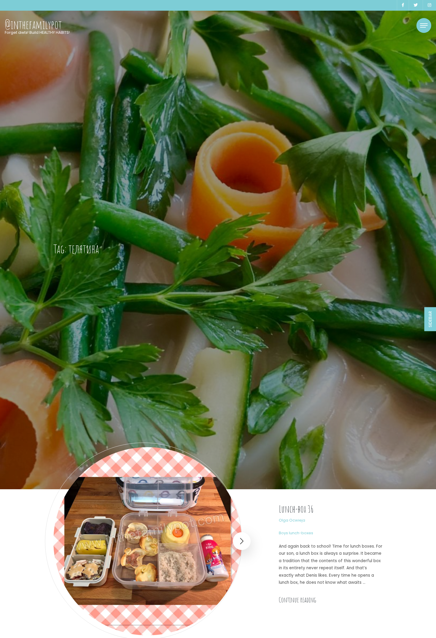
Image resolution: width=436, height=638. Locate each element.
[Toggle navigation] (423, 25)
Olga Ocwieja (292, 520)
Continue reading (297, 599)
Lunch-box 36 (296, 509)
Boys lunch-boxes (296, 532)
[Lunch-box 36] (147, 541)
